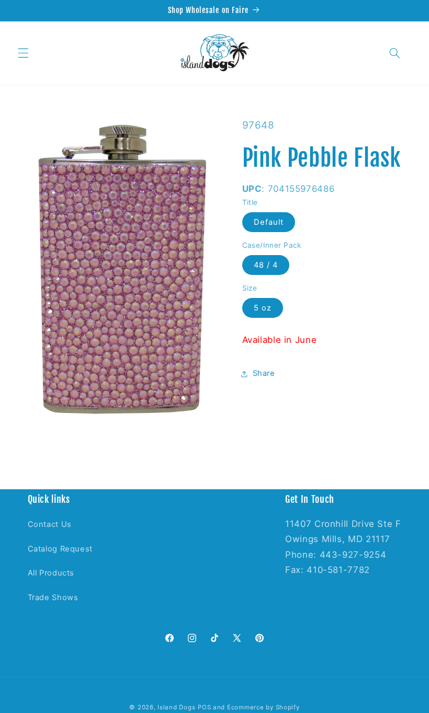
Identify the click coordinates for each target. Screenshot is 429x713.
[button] (23, 53)
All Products (51, 573)
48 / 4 (266, 265)
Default (269, 222)
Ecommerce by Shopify (263, 707)
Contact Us (50, 524)
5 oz (263, 308)
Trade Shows (53, 597)
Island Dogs (176, 707)
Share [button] (264, 373)
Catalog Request (60, 549)
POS (204, 707)
